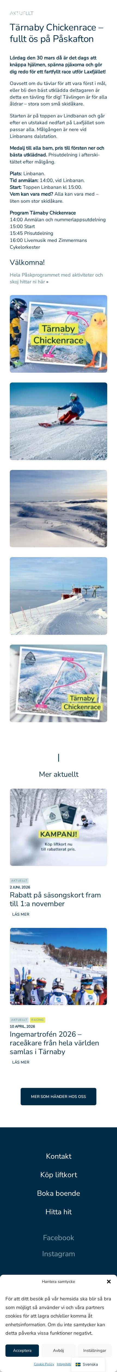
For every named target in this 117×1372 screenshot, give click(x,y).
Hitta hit (58, 1212)
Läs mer (20, 914)
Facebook (58, 1238)
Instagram (58, 1254)
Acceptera (22, 1350)
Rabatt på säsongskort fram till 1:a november (55, 899)
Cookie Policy (44, 1364)
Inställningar (94, 1350)
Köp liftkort (58, 1175)
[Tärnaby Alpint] (18, 14)
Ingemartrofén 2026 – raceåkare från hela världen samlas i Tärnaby (54, 1043)
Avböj (58, 1350)
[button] (109, 1281)
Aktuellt (19, 881)
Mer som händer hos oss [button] (58, 1096)
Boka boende (58, 1193)
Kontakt (58, 1156)
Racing (37, 1020)
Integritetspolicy (69, 1364)
